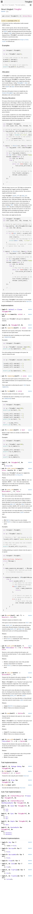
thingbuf (10, 9)
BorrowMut (12, 884)
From (10, 891)
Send (12, 836)
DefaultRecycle (17, 826)
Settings (30, 5)
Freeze (28, 826)
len (8, 407)
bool (23, 445)
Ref (8, 507)
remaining (10, 392)
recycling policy (21, 490)
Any (10, 872)
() (8, 636)
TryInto (14, 906)
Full (18, 507)
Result (4, 507)
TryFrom (14, 900)
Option (4, 697)
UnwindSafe (14, 857)
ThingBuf (28, 2)
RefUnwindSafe (7, 833)
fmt (5, 799)
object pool (9, 317)
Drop (13, 810)
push (8, 634)
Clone (19, 325)
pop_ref (10, 695)
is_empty (10, 445)
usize (20, 330)
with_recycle (11, 484)
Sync (12, 843)
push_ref (10, 505)
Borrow (11, 878)
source (3, 11)
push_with (10, 669)
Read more (26, 818)
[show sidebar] (1, 1)
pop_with (10, 767)
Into (13, 893)
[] (7, 11)
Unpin (12, 851)
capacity (10, 344)
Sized (14, 875)
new (8, 330)
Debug (13, 794)
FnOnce (8, 670)
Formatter (5, 801)
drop (5, 815)
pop (8, 741)
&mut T (13, 670)
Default (12, 325)
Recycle (8, 481)
